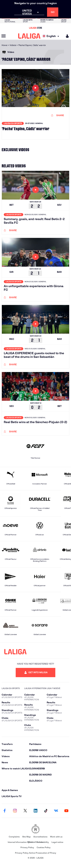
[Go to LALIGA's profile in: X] (25, 811)
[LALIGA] (29, 36)
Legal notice (57, 842)
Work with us (56, 837)
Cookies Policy (44, 847)
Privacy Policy (27, 847)
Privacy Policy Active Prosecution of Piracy (35, 853)
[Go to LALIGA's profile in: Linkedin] (35, 811)
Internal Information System (21, 842)
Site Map (26, 837)
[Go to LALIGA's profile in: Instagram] (15, 811)
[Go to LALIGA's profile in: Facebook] (5, 811)
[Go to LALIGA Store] (35, 27)
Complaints (14, 837)
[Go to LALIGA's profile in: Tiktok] (46, 811)
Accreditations (40, 837)
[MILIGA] (66, 36)
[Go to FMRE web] (35, 829)
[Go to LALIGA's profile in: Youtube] (66, 811)
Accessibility (43, 842)
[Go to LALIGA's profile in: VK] (56, 811)
